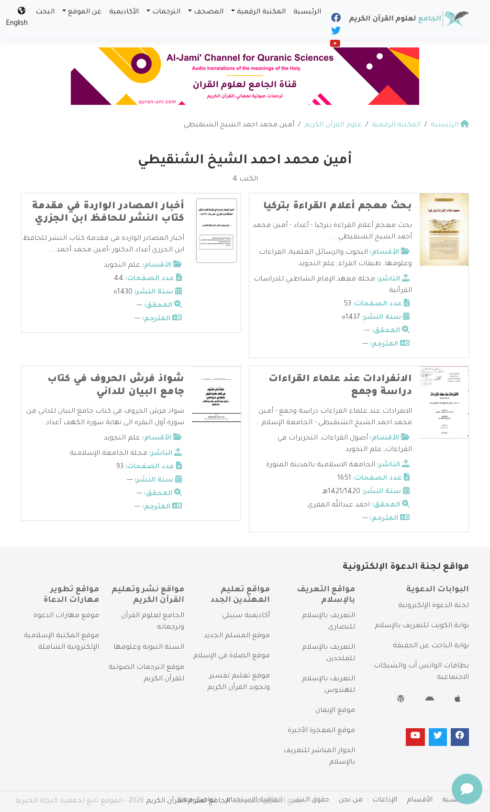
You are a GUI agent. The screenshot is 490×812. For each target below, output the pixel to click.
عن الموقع (84, 12)
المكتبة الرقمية (261, 12)
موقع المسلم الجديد (237, 636)
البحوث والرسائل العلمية (328, 253)
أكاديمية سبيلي (246, 616)
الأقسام (420, 800)
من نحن (351, 800)
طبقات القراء (359, 264)
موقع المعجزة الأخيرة (321, 731)
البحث (45, 12)
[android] (431, 700)
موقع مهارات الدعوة (66, 616)
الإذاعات (384, 800)
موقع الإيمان (335, 711)
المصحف (208, 12)
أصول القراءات (344, 438)
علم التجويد (317, 264)
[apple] (458, 700)
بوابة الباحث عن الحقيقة (431, 646)
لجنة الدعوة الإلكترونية (433, 606)
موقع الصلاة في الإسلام (231, 656)
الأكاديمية (124, 12)
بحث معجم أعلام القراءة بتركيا (337, 207)
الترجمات (166, 12)
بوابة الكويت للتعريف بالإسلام (422, 626)
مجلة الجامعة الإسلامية (108, 454)
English (17, 24)
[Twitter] (335, 33)
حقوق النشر (310, 800)
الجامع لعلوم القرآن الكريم (188, 801)
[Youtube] (334, 46)
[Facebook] (335, 20)
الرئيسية (307, 12)
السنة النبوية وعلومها (148, 648)
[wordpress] (402, 700)
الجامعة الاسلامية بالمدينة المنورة (320, 465)
